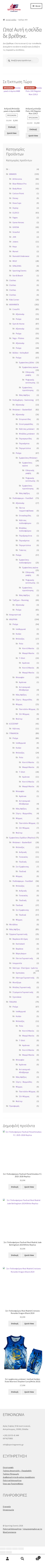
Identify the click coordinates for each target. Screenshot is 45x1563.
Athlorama (17, 179)
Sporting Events (19, 270)
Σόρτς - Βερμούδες (24, 699)
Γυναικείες (23, 857)
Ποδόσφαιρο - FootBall (22, 881)
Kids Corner (14, 299)
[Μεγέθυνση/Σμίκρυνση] (3, 1549)
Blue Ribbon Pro (19, 183)
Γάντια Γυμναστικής (24, 958)
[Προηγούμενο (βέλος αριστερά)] (3, 1552)
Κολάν (18, 634)
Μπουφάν (20, 677)
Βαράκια (19, 948)
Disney (15, 198)
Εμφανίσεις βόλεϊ (26, 362)
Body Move (17, 188)
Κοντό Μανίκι (28, 648)
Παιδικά (22, 871)
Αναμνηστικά (15, 614)
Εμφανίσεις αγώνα (30, 367)
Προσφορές (14, 1106)
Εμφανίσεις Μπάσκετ (28, 458)
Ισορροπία (17, 963)
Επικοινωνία (8, 1510)
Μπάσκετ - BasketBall (22, 842)
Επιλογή (11, 127)
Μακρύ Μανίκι (28, 653)
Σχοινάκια (16, 997)
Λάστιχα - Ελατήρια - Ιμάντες (25, 968)
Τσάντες (22, 550)
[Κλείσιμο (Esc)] (21, 1549)
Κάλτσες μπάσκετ (27, 429)
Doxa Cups (16, 203)
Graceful (16, 232)
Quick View (11, 133)
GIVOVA (15, 227)
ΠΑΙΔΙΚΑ (13, 1002)
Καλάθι (35, 1556)
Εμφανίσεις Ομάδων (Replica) (22, 837)
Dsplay (15, 208)
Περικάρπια (24, 443)
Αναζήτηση (22, 1559)
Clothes (12, 280)
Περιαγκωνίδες (25, 438)
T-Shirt (22, 658)
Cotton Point (18, 193)
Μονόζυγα (16, 982)
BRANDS (12, 174)
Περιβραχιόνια (25, 535)
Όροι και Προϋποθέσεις (13, 1483)
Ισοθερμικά (21, 629)
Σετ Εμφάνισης (22, 866)
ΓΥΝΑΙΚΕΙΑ (13, 733)
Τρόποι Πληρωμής (11, 1474)
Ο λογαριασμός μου (7, 1559)
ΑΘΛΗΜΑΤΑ (14, 304)
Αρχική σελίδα (11, 20)
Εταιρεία (7, 1506)
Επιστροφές (8, 1467)
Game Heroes (18, 222)
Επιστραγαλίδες (26, 424)
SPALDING (16, 266)
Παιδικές (23, 861)
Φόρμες (19, 704)
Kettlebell (20, 944)
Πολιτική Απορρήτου (12, 1480)
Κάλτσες (16, 728)
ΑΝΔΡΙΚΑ (13, 619)
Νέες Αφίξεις (24, 395)
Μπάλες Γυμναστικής (21, 987)
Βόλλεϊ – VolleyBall (20, 352)
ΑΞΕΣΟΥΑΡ (13, 723)
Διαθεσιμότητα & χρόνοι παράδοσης (19, 1477)
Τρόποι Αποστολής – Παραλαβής (17, 1470)
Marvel (15, 251)
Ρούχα (18, 319)
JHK (14, 237)
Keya (14, 246)
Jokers (15, 241)
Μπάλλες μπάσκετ (27, 433)
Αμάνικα (26, 663)
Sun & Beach (17, 275)
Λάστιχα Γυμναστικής (25, 977)
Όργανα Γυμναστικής (18, 934)
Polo (21, 643)
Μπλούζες (20, 638)
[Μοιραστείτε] (15, 1549)
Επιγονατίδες (25, 419)
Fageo (15, 217)
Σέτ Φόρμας (24, 714)
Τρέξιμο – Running (20, 600)
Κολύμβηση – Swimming (23, 400)
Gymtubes (20, 973)
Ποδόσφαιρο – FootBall (22, 498)
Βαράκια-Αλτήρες (20, 939)
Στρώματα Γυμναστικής (22, 992)
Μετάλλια (13, 924)
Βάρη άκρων (21, 953)
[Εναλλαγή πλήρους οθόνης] (9, 1549)
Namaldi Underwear (20, 256)
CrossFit (16, 309)
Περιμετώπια (25, 448)
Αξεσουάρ (20, 314)
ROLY (14, 261)
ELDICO (15, 212)
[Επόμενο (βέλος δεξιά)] (9, 1552)
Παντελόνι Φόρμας (27, 709)
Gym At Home (18, 323)
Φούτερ (19, 719)
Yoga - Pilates (18, 338)
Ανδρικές (23, 852)
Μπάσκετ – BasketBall (22, 409)
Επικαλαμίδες (25, 515)
